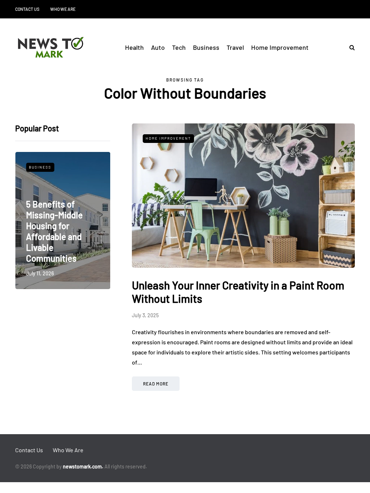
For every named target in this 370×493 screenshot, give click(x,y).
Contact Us (27, 9)
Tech (179, 47)
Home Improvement (280, 47)
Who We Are (63, 9)
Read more (155, 383)
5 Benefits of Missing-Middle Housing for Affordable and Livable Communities (54, 231)
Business (206, 47)
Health (134, 47)
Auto (158, 47)
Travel (235, 47)
